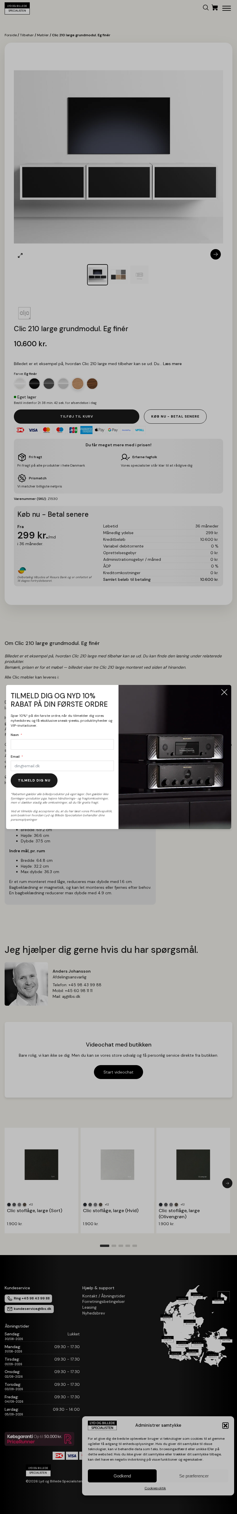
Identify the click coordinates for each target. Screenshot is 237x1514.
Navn (15, 734)
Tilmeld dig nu (34, 780)
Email (15, 756)
